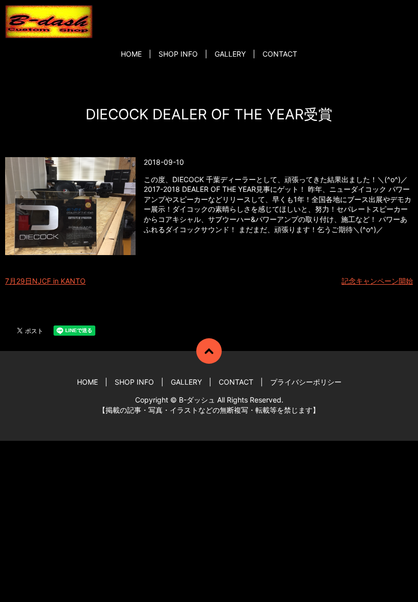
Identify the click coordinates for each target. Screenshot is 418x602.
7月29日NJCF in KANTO (45, 281)
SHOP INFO (178, 53)
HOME (131, 53)
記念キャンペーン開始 (377, 281)
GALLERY (230, 53)
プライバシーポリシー (306, 382)
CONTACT (280, 53)
